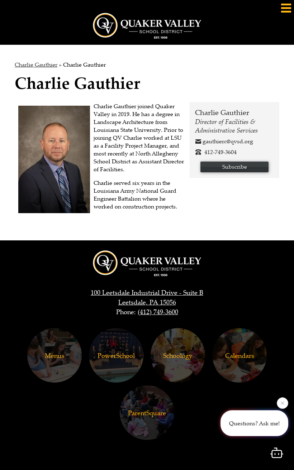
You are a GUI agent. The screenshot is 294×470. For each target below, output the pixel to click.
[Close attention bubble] (282, 402)
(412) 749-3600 (158, 311)
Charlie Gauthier (36, 64)
